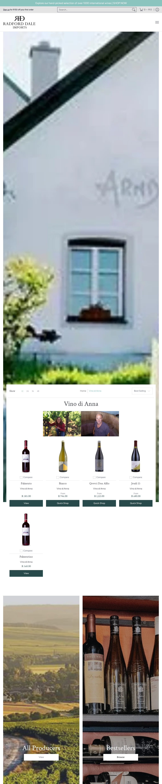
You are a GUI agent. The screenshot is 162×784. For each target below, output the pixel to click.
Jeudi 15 (135, 483)
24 (27, 391)
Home (83, 391)
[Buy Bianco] (62, 456)
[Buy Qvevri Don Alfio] (99, 456)
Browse (121, 757)
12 (22, 391)
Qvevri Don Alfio (99, 483)
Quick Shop (63, 503)
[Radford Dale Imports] (19, 22)
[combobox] (94, 9)
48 (38, 391)
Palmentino (26, 557)
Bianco (63, 483)
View (26, 503)
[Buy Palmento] (26, 456)
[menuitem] (145, 9)
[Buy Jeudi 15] (136, 456)
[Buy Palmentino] (26, 529)
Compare (27, 477)
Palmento (26, 483)
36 (33, 391)
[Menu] (157, 22)
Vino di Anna (26, 488)
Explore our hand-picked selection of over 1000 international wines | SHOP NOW (81, 3)
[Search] (133, 9)
